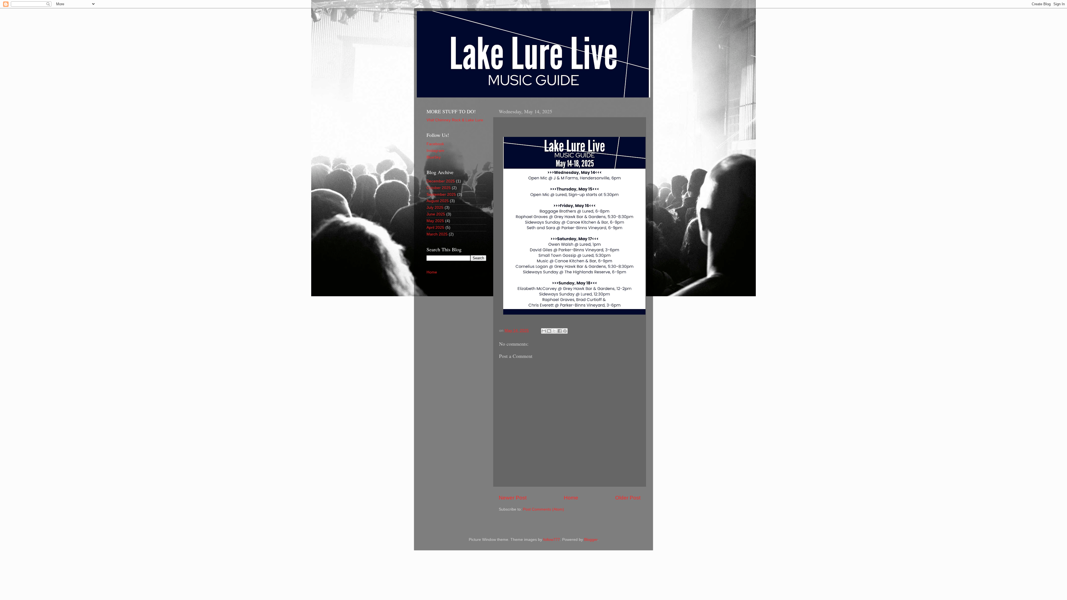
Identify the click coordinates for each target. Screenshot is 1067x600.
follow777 (551, 540)
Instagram (435, 151)
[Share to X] (554, 331)
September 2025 (441, 194)
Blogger (590, 540)
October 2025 (439, 188)
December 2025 (441, 181)
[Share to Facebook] (559, 331)
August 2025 (438, 201)
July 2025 (435, 207)
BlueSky (434, 157)
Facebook (435, 144)
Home (571, 498)
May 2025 (435, 221)
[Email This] (544, 331)
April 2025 (435, 227)
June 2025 (436, 214)
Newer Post (513, 498)
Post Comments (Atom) (543, 509)
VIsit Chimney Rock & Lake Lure (455, 120)
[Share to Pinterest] (565, 331)
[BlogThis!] (549, 331)
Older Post (627, 498)
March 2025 (437, 234)
